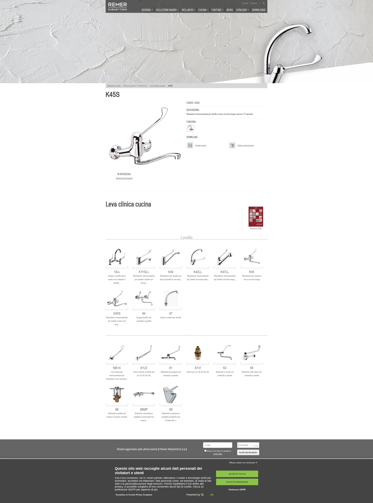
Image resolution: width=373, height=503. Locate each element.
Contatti (245, 3)
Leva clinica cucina (157, 85)
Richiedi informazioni (124, 178)
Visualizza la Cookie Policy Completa (134, 495)
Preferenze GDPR (237, 489)
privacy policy (217, 454)
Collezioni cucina (113, 85)
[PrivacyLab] (206, 494)
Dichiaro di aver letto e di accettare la (218, 452)
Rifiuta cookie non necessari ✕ (243, 462)
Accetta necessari (237, 482)
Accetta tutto (237, 474)
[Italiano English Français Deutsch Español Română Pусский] (255, 3)
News (230, 10)
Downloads (258, 10)
